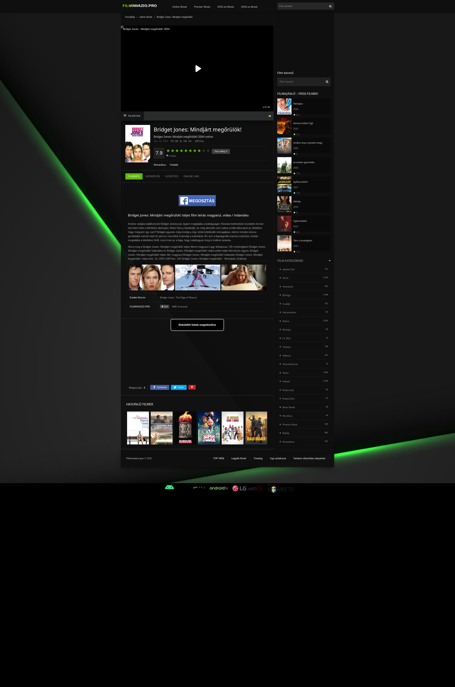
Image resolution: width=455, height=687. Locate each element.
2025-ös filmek (225, 6)
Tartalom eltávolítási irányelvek (309, 458)
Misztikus (287, 416)
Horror (285, 373)
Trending (258, 458)
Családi (286, 304)
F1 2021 (286, 338)
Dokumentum (289, 312)
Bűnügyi (286, 295)
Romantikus (160, 164)
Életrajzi (286, 329)
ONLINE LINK (191, 176)
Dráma (285, 321)
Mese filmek (288, 407)
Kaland (286, 381)
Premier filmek (202, 6)
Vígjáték (174, 164)
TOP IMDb (218, 458)
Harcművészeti (290, 364)
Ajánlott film (288, 269)
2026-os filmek (249, 6)
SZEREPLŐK (152, 176)
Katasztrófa (288, 398)
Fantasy (286, 347)
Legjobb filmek (238, 458)
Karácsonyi (288, 390)
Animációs (287, 286)
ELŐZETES (171, 176)
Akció (285, 278)
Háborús (286, 355)
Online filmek (179, 6)
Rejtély (286, 433)
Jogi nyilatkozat (278, 458)
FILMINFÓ (134, 176)
